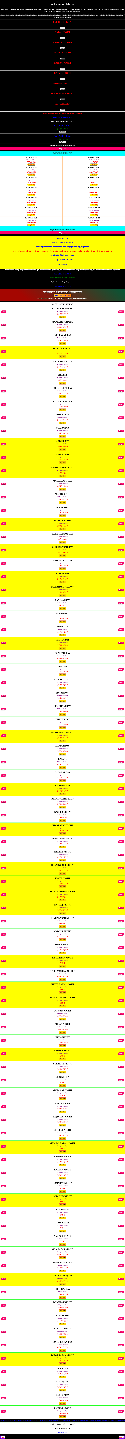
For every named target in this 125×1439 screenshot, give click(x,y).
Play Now (31, 164)
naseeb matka (33, 1420)
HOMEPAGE (62, 1433)
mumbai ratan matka (21, 1420)
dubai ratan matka (98, 1420)
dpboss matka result (73, 1420)
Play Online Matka (62, 295)
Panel (121, 311)
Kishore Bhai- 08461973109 (62, 274)
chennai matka (50, 1420)
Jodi (3, 311)
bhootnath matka (61, 1420)
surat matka (41, 1420)
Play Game (63, 131)
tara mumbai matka (8, 1420)
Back (2, 1437)
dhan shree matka (86, 1420)
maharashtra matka (111, 1420)
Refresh (62, 28)
